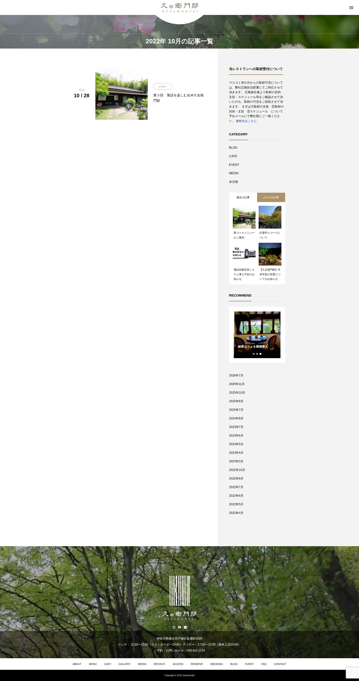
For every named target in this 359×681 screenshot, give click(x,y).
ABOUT (77, 664)
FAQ (263, 664)
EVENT (234, 164)
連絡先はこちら (246, 120)
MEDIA (234, 173)
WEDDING (216, 664)
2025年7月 (236, 409)
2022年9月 (236, 478)
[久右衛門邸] (179, 7)
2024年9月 (236, 418)
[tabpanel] (257, 334)
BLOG (233, 147)
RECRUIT (159, 664)
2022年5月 (236, 504)
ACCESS (178, 664)
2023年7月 (236, 427)
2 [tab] (257, 354)
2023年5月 (236, 444)
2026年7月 (236, 375)
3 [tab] (261, 354)
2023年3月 (236, 461)
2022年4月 (236, 512)
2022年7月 (236, 487)
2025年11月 (237, 384)
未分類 (233, 181)
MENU (93, 664)
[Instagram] (173, 627)
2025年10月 (237, 392)
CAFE (233, 156)
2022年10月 (237, 469)
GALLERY (125, 664)
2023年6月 (236, 435)
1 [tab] (254, 354)
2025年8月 (236, 401)
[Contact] (185, 627)
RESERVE (197, 664)
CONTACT (280, 664)
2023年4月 (236, 452)
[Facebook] (179, 627)
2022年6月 (236, 495)
